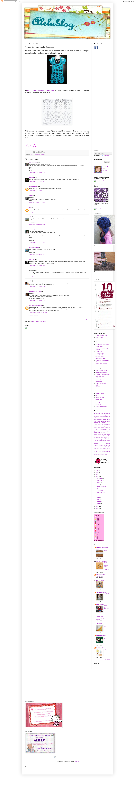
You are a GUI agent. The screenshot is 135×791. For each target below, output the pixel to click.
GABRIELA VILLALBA (35, 291)
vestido (102, 454)
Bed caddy (98, 402)
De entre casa (99, 647)
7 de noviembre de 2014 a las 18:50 (38, 312)
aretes (95, 416)
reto (95, 448)
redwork (104, 446)
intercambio (97, 432)
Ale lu (106, 166)
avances (99, 418)
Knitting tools (99, 351)
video (106, 454)
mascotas (96, 435)
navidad (108, 435)
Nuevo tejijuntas (101, 492)
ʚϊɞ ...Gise (31, 259)
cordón (95, 427)
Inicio (58, 319)
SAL (101, 448)
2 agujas (97, 413)
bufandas (104, 421)
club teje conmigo (100, 426)
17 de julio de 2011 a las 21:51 (37, 242)
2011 (97, 476)
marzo (98, 499)
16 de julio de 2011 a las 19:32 (37, 224)
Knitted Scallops (100, 353)
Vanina (31, 195)
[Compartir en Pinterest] (44, 152)
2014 (97, 470)
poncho (102, 443)
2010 (97, 506)
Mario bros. (98, 378)
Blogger (76, 761)
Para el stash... (99, 381)
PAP (109, 437)
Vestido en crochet (101, 486)
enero (98, 503)
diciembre (99, 478)
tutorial (99, 454)
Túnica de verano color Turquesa (102, 489)
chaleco (104, 422)
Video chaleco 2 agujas (101, 370)
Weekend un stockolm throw (103, 374)
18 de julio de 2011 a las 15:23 (37, 276)
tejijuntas (107, 451)
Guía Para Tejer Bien (101, 561)
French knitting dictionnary (102, 344)
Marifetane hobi (33, 186)
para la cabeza (98, 440)
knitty (99, 434)
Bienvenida (107, 418)
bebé (103, 418)
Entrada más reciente (31, 319)
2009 (97, 508)
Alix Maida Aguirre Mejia (35, 305)
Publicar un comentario (33, 315)
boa (98, 419)
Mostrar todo (107, 659)
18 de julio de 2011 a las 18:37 (37, 286)
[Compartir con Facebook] (42, 152)
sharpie (104, 448)
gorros (108, 429)
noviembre (100, 480)
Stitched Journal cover (101, 406)
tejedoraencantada (101, 635)
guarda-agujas (107, 431)
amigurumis (106, 414)
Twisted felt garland (100, 379)
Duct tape (98, 386)
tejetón (103, 451)
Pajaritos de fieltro (100, 376)
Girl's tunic (98, 395)
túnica (38, 154)
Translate (106, 155)
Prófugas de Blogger (104, 445)
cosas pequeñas (102, 427)
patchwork (102, 442)
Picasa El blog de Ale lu (101, 335)
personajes (96, 443)
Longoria (104, 434)
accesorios (107, 413)
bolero (100, 419)
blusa (32, 154)
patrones (107, 442)
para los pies (97, 442)
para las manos (106, 440)
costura (108, 427)
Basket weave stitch (100, 358)
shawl (108, 448)
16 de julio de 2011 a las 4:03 (36, 190)
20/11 (102, 413)
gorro (105, 429)
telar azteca (96, 453)
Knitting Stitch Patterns (101, 363)
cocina (108, 425)
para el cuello (105, 439)
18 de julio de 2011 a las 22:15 (37, 300)
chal (100, 422)
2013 (97, 472)
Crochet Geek (99, 616)
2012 (97, 474)
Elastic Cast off (99, 355)
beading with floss (100, 356)
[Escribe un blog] (39, 152)
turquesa (42, 154)
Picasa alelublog (100, 337)
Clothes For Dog (100, 397)
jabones (108, 432)
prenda (35, 154)
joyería (95, 434)
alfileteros (100, 414)
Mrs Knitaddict (33, 162)
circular (108, 422)
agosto (99, 482)
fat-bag (102, 429)
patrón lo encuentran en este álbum (40, 90)
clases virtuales (97, 424)
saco (98, 448)
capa (108, 421)
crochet (97, 429)
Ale (30, 281)
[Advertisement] (101, 97)
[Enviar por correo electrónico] (37, 152)
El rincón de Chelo (101, 592)
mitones (104, 435)
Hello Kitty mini (99, 576)
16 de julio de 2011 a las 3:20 (36, 181)
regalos (108, 446)
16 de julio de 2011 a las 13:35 (37, 202)
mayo (98, 497)
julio (98, 485)
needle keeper (97, 437)
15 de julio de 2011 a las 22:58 (37, 172)
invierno (103, 432)
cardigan (96, 422)
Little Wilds (99, 623)
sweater (103, 449)
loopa (108, 434)
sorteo (99, 449)
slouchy (95, 449)
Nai (30, 207)
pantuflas (105, 437)
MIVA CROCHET (100, 604)
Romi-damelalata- (34, 247)
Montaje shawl (99, 346)
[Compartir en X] (41, 152)
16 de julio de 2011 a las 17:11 (37, 212)
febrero (99, 501)
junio (98, 495)
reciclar (100, 446)
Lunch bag (98, 404)
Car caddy (98, 401)
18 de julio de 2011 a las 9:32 (36, 254)
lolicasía (31, 177)
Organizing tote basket (101, 372)
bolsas (104, 419)
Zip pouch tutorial (100, 393)
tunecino (105, 453)
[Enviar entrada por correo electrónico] (34, 151)
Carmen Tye (32, 229)
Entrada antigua (84, 319)
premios (108, 443)
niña (102, 437)
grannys (96, 431)
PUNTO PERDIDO (100, 574)
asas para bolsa (101, 416)
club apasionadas (106, 424)
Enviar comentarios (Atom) (39, 321)
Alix (30, 217)
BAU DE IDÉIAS (100, 580)
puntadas (96, 446)
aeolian (95, 414)
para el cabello (97, 438)
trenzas (101, 453)
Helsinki (105, 550)
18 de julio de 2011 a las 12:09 (37, 265)
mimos (100, 435)
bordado (98, 421)
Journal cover (99, 399)
